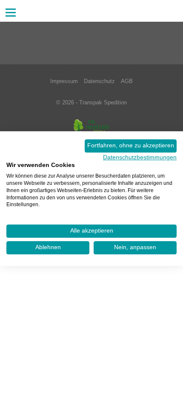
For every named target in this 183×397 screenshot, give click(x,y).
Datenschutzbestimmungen (140, 157)
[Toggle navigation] (11, 13)
